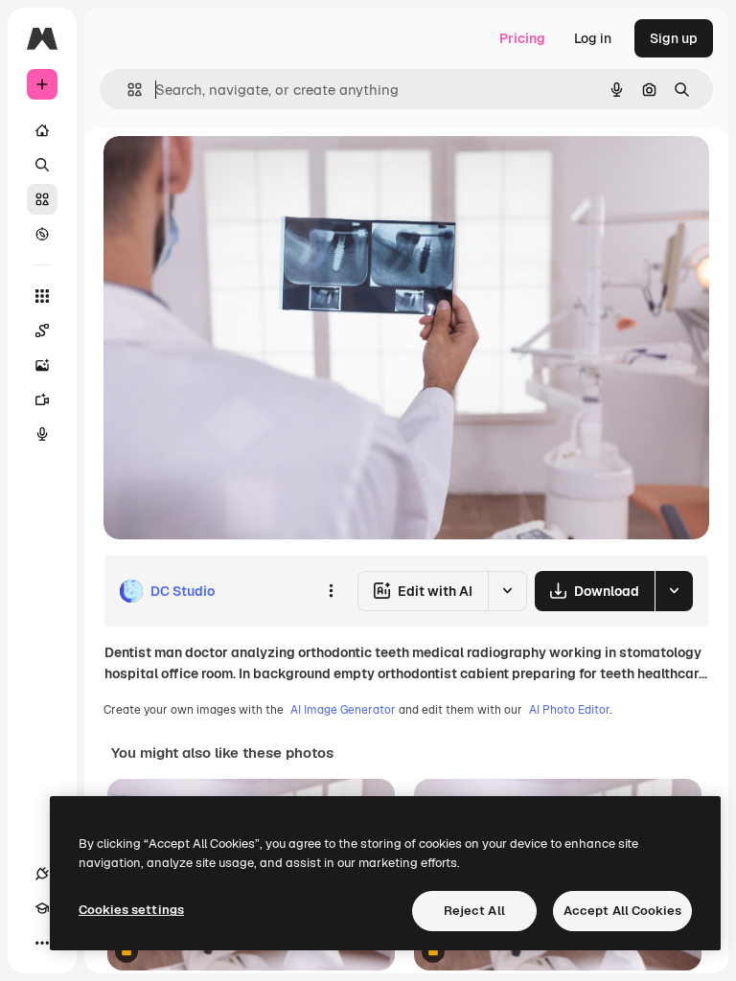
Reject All (474, 910)
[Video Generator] (42, 399)
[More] (42, 942)
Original (226, 172)
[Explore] (42, 233)
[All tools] (42, 296)
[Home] (42, 130)
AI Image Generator (343, 710)
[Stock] (42, 199)
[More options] (330, 591)
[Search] (42, 164)
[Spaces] (42, 330)
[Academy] (42, 908)
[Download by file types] (674, 591)
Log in (592, 38)
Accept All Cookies (622, 910)
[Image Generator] (42, 365)
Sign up (674, 38)
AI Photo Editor (569, 710)
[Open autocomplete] (127, 89)
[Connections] (42, 873)
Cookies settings (131, 909)
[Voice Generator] (42, 434)
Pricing (522, 38)
